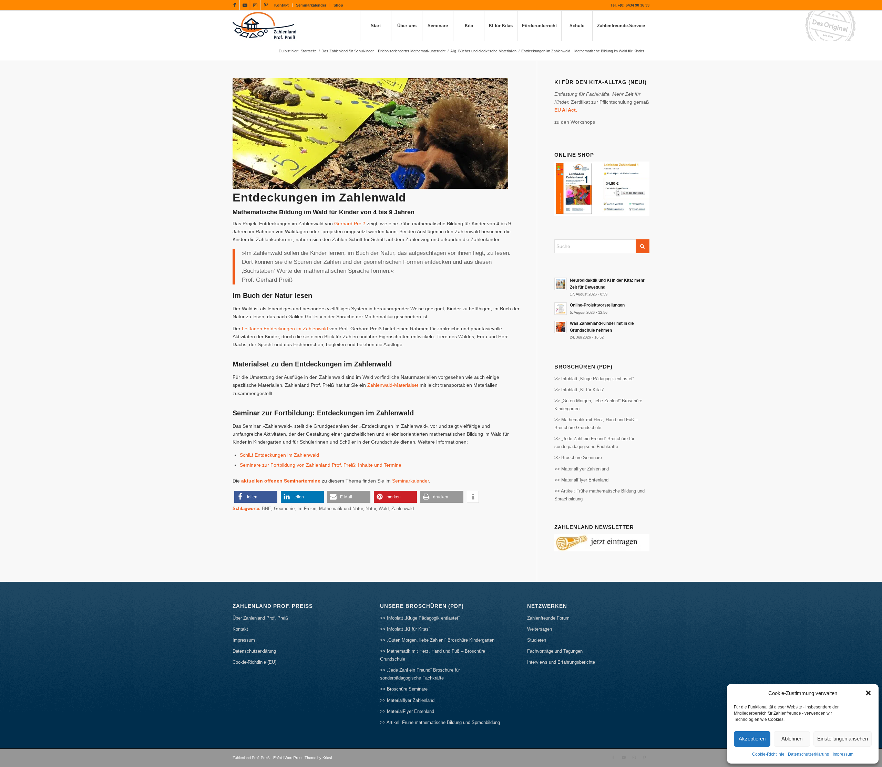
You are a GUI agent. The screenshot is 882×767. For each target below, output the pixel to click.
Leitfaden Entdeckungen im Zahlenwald (285, 328)
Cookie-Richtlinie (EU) (254, 662)
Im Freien (306, 508)
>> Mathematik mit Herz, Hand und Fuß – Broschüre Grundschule (596, 423)
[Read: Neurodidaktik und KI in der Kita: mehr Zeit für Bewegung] (560, 284)
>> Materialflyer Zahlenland (581, 468)
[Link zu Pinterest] (265, 5)
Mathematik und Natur (341, 508)
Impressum (843, 754)
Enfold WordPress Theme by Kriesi (302, 758)
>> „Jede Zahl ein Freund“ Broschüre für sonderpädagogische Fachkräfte (594, 442)
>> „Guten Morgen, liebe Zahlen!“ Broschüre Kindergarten (598, 404)
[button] (868, 693)
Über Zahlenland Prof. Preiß (260, 618)
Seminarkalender (311, 5)
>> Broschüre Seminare (578, 457)
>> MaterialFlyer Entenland (581, 480)
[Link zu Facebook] (234, 5)
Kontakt (281, 5)
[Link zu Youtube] (245, 5)
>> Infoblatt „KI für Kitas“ (579, 389)
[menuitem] (282, 5)
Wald (384, 508)
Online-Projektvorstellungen (597, 305)
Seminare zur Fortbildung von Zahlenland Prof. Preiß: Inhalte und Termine (320, 465)
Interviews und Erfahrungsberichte (561, 662)
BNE (266, 508)
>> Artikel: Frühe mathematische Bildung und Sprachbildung (599, 494)
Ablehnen (791, 739)
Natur (371, 508)
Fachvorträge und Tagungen (555, 651)
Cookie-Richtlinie (768, 754)
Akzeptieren (752, 739)
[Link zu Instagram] (255, 5)
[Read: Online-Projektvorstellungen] (560, 308)
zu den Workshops (574, 122)
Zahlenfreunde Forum (548, 618)
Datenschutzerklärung (808, 754)
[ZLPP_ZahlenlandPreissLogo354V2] (266, 26)
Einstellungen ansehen (842, 739)
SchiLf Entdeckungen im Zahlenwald (279, 455)
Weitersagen (539, 629)
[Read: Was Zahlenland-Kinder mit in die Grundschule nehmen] (560, 327)
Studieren (536, 640)
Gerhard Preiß (350, 223)
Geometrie (284, 508)
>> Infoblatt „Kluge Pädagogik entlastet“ (594, 378)
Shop (338, 5)
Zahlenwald (402, 508)
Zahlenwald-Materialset (392, 385)
